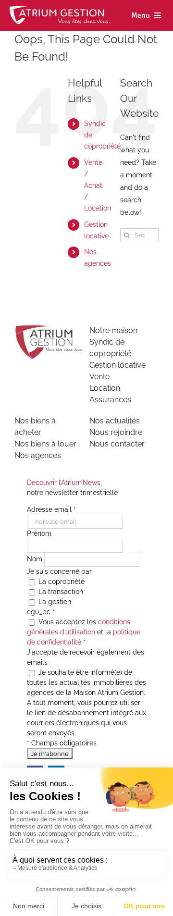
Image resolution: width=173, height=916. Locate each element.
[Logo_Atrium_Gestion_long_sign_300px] (60, 9)
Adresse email (51, 509)
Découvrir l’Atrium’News (63, 482)
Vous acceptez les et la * (83, 632)
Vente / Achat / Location (97, 185)
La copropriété (61, 581)
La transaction (60, 591)
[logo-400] (49, 328)
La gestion (54, 602)
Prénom (39, 533)
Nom (35, 559)
